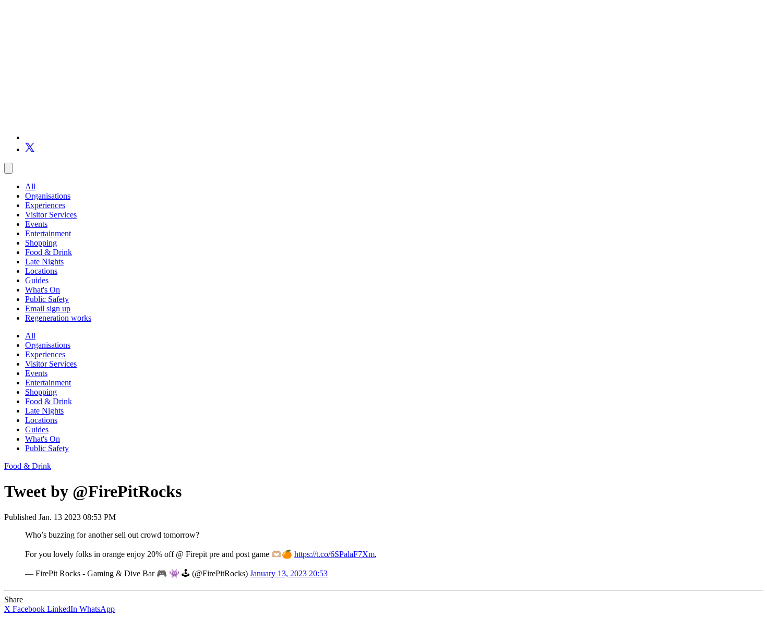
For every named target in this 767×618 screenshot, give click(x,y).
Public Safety (47, 299)
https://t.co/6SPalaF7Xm (334, 554)
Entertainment (48, 233)
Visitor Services (51, 214)
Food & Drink (48, 252)
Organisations (47, 195)
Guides (37, 280)
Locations (41, 270)
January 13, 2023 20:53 (289, 573)
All (30, 186)
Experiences (45, 205)
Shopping (41, 242)
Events (36, 224)
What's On (42, 289)
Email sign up (47, 308)
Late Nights (44, 261)
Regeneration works (58, 317)
